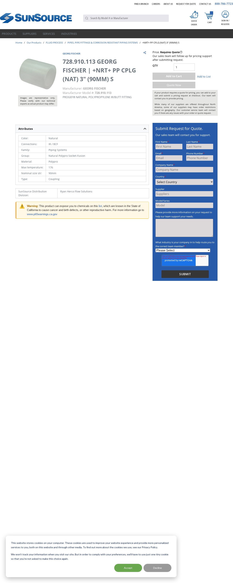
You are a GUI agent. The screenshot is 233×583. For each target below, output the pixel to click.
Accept (128, 567)
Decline (157, 567)
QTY (155, 65)
